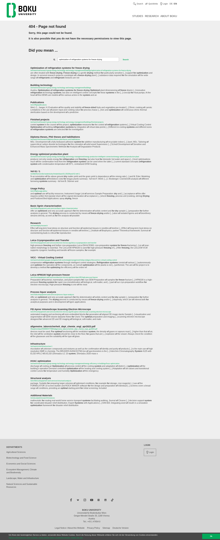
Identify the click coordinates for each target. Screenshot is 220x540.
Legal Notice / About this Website (70, 528)
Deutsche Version (121, 528)
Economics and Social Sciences (21, 464)
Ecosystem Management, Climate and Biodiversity (21, 471)
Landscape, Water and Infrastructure (22, 478)
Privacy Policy (93, 528)
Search (126, 60)
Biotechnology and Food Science (21, 458)
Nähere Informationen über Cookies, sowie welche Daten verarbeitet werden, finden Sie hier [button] (46, 538)
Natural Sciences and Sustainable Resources (21, 485)
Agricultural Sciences (16, 452)
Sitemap (106, 528)
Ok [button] (211, 536)
